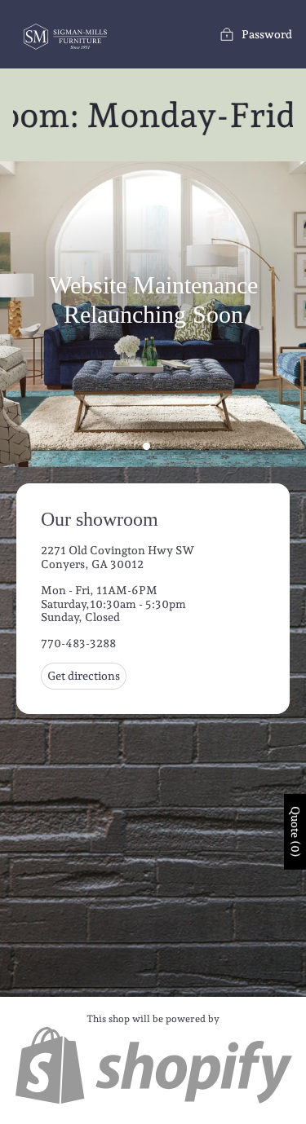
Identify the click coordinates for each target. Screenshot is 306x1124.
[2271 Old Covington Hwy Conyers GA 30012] (153, 732)
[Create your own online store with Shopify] (153, 1102)
